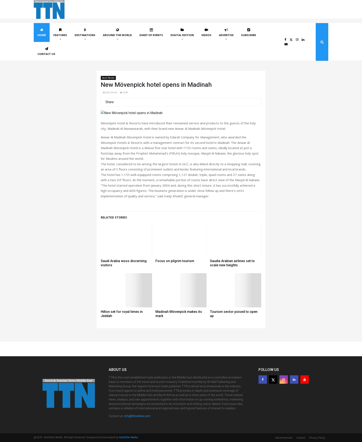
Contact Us (46, 54)
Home (41, 35)
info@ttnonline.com (137, 416)
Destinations (85, 35)
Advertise (226, 35)
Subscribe (248, 35)
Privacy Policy (317, 437)
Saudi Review (108, 78)
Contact (300, 437)
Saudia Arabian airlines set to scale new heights (232, 263)
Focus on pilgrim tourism (174, 261)
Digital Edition (182, 35)
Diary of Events (151, 35)
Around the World (117, 35)
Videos (206, 35)
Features (60, 35)
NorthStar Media (128, 437)
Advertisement (283, 437)
